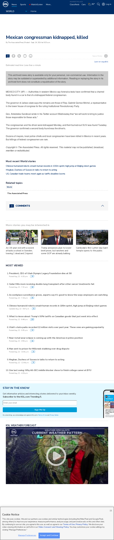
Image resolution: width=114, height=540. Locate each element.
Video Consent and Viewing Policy (53, 527)
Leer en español (101, 62)
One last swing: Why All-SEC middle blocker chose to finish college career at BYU (50, 370)
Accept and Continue (49, 535)
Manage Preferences (27, 535)
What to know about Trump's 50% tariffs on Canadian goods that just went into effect (53, 316)
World (9, 187)
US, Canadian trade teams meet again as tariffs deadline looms (35, 173)
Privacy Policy (82, 524)
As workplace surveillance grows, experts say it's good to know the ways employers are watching (58, 295)
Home (33, 11)
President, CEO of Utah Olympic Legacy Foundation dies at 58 (40, 273)
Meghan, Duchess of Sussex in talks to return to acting (31, 169)
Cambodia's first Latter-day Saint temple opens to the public (92, 249)
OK (111, 510)
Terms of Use (42, 415)
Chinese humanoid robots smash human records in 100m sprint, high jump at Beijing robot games (51, 166)
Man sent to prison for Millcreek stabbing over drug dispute (39, 349)
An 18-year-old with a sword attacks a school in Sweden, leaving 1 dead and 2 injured (20, 250)
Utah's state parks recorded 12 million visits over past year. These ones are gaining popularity (56, 327)
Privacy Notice (54, 415)
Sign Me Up (39, 409)
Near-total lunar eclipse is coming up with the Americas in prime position (46, 338)
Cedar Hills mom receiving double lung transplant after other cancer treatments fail (51, 284)
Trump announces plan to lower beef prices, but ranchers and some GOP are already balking (56, 250)
